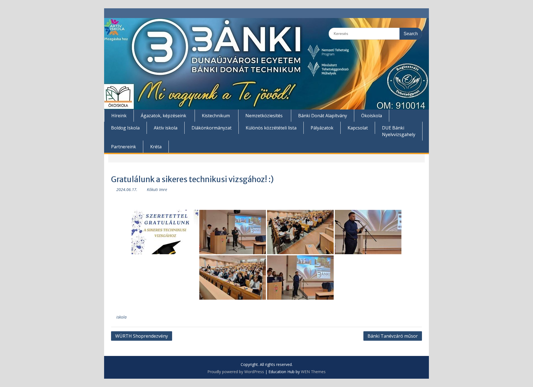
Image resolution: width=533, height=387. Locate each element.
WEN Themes (313, 371)
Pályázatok (322, 128)
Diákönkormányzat (212, 128)
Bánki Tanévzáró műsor (393, 336)
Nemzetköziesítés (264, 116)
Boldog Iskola (125, 128)
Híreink (119, 116)
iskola (121, 317)
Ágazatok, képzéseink (163, 116)
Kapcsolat (358, 128)
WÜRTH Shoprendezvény (141, 336)
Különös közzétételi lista (271, 128)
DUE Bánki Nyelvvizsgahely (398, 131)
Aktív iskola (165, 128)
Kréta (156, 147)
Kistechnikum (216, 116)
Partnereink (123, 147)
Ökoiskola (371, 116)
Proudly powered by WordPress (235, 371)
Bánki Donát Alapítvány (322, 116)
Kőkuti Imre (157, 189)
